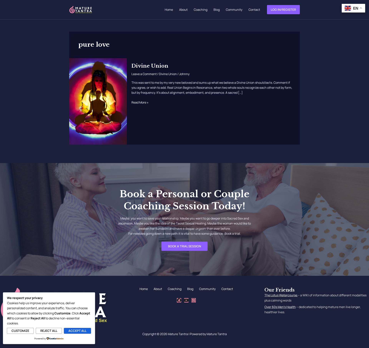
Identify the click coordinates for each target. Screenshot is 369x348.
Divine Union (149, 66)
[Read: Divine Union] (98, 101)
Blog (217, 9)
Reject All (48, 331)
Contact (254, 9)
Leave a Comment (144, 74)
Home (169, 9)
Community (234, 9)
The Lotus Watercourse (280, 295)
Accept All (77, 331)
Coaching (200, 9)
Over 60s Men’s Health (280, 307)
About (183, 9)
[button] (283, 9)
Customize (20, 331)
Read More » (140, 102)
